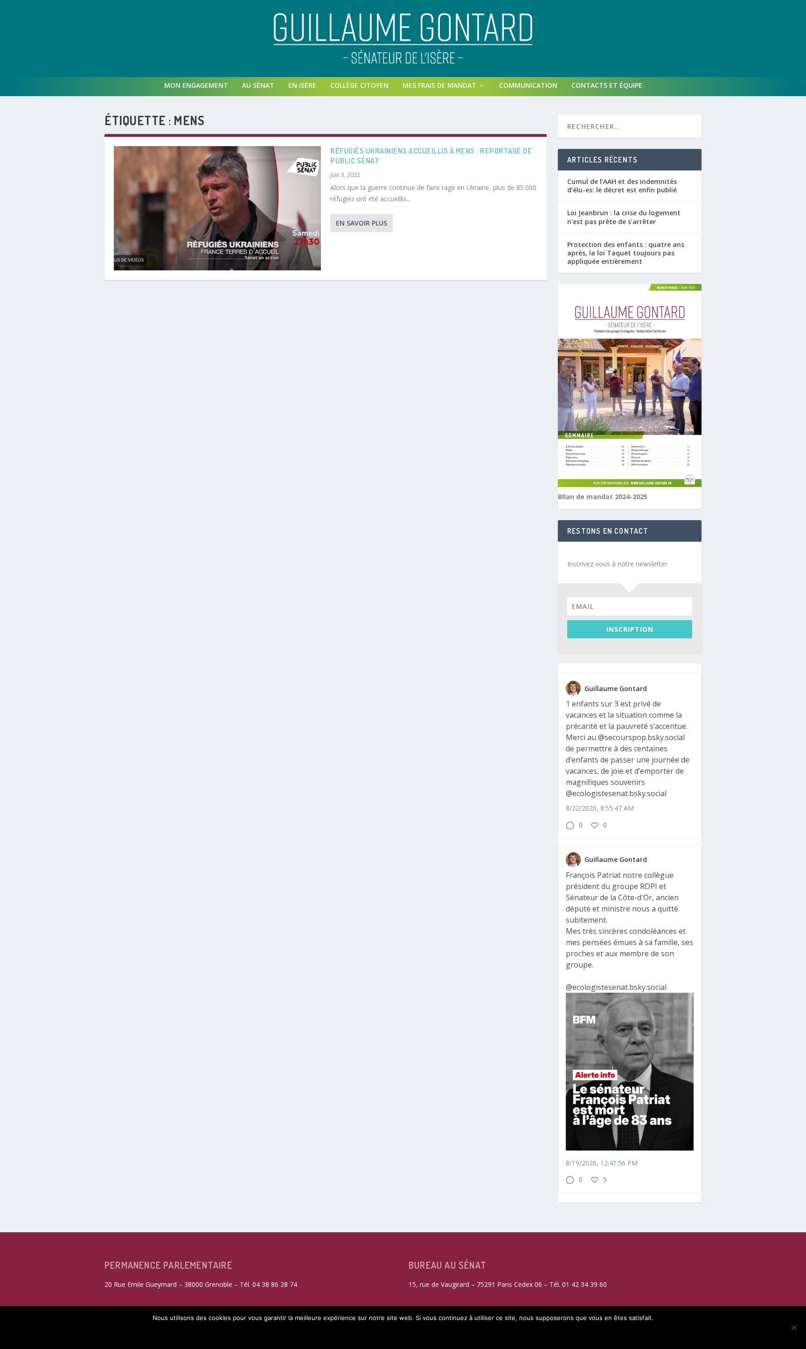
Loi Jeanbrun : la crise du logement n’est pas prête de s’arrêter (624, 217)
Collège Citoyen (359, 85)
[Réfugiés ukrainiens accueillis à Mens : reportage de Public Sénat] (217, 208)
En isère (302, 85)
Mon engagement (196, 85)
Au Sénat (258, 85)
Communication (528, 85)
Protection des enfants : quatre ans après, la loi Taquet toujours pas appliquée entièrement (625, 253)
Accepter (273, 1333)
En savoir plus (361, 223)
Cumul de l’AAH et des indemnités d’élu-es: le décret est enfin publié (622, 185)
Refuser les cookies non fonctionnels (372, 1333)
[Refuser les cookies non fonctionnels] (793, 1327)
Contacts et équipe (606, 85)
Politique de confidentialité (504, 1333)
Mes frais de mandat (439, 85)
